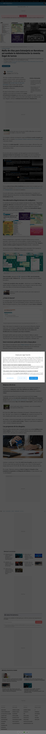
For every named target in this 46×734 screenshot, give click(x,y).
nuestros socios (17, 357)
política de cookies (31, 362)
